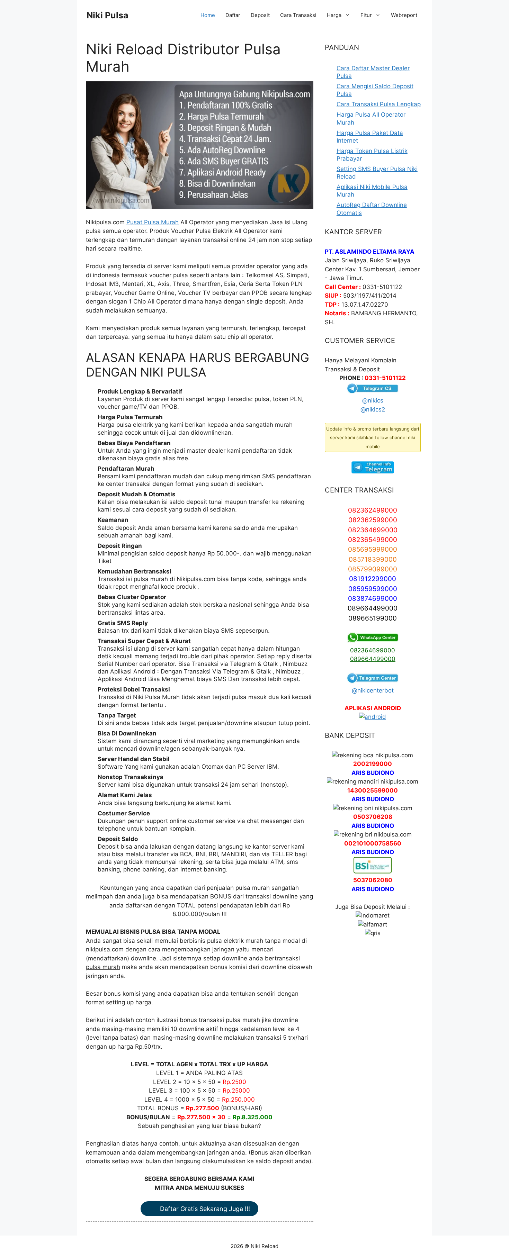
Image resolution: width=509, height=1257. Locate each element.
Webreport (404, 15)
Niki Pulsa (107, 15)
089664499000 (372, 658)
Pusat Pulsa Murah (152, 222)
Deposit (260, 15)
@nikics (372, 400)
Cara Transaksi (298, 15)
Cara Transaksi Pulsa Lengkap (379, 104)
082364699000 (372, 650)
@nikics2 (372, 409)
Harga (334, 15)
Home (207, 15)
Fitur (366, 15)
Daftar (232, 15)
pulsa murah (103, 967)
